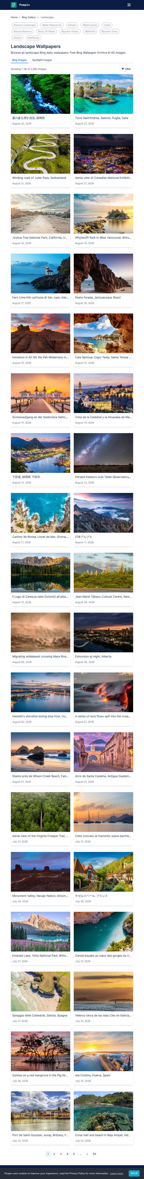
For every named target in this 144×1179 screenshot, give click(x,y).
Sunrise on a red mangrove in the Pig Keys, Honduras (40, 1075)
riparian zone (109, 31)
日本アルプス (83, 536)
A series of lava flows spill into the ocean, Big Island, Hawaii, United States (103, 716)
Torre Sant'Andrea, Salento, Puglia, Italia (101, 118)
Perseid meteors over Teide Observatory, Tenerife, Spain (103, 477)
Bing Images (19, 59)
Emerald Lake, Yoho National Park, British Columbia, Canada (40, 955)
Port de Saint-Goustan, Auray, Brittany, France (40, 1135)
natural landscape (25, 24)
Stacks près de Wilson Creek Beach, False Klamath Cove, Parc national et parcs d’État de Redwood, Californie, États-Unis (40, 776)
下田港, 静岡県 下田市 (26, 477)
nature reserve (23, 31)
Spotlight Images (42, 59)
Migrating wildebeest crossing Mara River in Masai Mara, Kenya (40, 656)
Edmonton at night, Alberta (93, 656)
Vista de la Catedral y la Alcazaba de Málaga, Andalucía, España (103, 417)
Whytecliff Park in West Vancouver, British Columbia (103, 237)
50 (94, 1153)
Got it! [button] (134, 1173)
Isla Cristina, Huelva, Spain (92, 1075)
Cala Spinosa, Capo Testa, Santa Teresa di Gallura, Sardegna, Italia (103, 357)
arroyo (17, 37)
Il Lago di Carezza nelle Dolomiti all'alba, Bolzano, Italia (40, 596)
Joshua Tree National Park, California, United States (40, 237)
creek (107, 24)
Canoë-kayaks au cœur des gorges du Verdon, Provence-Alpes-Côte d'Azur (103, 955)
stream (72, 24)
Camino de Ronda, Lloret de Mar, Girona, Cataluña (40, 536)
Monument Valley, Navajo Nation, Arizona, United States (40, 895)
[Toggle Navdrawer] (129, 5)
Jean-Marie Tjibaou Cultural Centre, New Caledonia (103, 596)
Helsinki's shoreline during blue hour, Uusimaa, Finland (40, 716)
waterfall (90, 31)
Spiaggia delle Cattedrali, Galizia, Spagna (39, 1015)
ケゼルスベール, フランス (91, 895)
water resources (51, 24)
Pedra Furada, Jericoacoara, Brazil (98, 297)
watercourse (90, 24)
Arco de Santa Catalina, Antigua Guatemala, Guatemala (103, 776)
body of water (46, 31)
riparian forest (69, 31)
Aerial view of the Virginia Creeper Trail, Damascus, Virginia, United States (40, 836)
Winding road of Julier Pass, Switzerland (39, 177)
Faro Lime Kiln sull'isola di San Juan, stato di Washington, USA (40, 297)
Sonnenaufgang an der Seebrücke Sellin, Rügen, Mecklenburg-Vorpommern (40, 417)
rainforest (33, 37)
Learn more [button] (116, 1173)
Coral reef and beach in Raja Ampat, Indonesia (103, 1135)
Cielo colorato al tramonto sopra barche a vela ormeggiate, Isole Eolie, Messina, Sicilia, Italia (103, 836)
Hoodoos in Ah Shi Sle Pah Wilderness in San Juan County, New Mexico (40, 357)
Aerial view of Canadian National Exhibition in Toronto (103, 177)
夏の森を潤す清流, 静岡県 (28, 118)
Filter (128, 68)
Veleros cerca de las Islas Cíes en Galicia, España (103, 1015)
